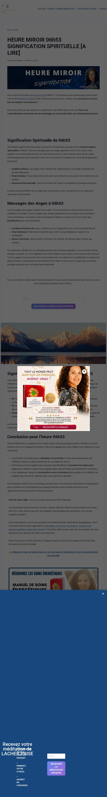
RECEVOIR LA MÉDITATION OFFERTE (56, 768)
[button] (103, 593)
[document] (53, 398)
